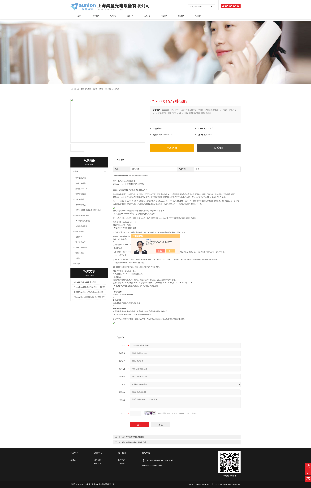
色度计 (101, 89)
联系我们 (181, 16)
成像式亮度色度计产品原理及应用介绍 (88, 292)
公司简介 (121, 460)
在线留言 (164, 16)
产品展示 (113, 16)
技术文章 (147, 16)
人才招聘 (198, 16)
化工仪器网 (222, 484)
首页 (79, 16)
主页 (82, 89)
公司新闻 (97, 460)
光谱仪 (95, 89)
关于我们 (96, 16)
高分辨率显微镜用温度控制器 (133, 437)
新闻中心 (130, 16)
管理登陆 (229, 484)
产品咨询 (172, 147)
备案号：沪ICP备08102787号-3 (199, 484)
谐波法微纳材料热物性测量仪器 (134, 442)
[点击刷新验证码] (150, 413)
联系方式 (146, 453)
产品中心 (74, 453)
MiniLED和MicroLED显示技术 (85, 282)
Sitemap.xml (236, 484)
